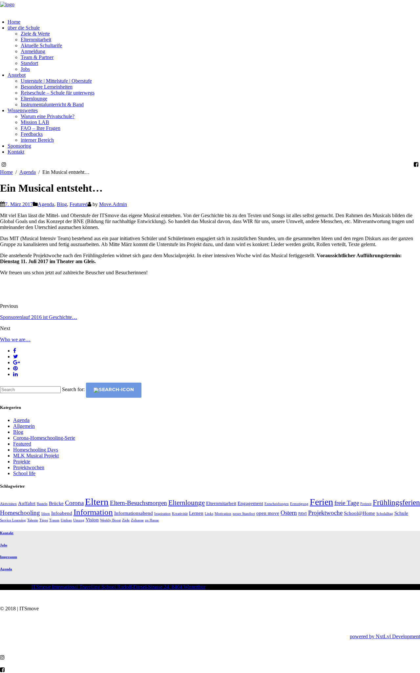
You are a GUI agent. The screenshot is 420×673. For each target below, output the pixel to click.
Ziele (126, 520)
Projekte (21, 461)
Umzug (78, 520)
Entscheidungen (276, 504)
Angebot (17, 75)
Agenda (46, 204)
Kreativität (180, 513)
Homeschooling (20, 512)
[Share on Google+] (16, 362)
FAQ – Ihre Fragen (40, 128)
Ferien (321, 502)
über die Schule (24, 28)
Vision (92, 519)
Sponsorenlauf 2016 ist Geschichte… (38, 317)
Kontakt (16, 152)
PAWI (302, 513)
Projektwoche (325, 512)
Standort (29, 63)
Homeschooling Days (35, 449)
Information (93, 511)
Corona (74, 502)
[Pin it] (15, 368)
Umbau (66, 520)
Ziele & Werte (35, 33)
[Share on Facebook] (14, 350)
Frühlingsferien (396, 502)
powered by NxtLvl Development (385, 636)
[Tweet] (15, 356)
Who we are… (15, 339)
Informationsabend (133, 513)
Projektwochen (28, 467)
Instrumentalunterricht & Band (52, 104)
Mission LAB (35, 122)
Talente (32, 520)
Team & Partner (37, 57)
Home (14, 22)
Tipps (43, 520)
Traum (54, 520)
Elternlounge (34, 98)
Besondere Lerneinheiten (47, 87)
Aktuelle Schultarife (41, 45)
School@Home (359, 513)
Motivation (223, 513)
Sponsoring (19, 146)
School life (24, 473)
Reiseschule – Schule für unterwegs (57, 92)
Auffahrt (26, 503)
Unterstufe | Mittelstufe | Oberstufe (56, 81)
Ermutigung (299, 504)
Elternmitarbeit (36, 39)
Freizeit (365, 504)
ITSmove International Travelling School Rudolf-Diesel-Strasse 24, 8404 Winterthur (118, 587)
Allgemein (24, 426)
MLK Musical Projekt (36, 455)
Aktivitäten (8, 504)
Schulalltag (384, 513)
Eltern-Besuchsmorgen (138, 502)
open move (267, 513)
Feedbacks (32, 134)
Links (209, 513)
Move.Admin (113, 204)
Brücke (56, 503)
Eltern (97, 501)
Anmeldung (33, 51)
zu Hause (152, 520)
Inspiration (162, 513)
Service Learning (13, 520)
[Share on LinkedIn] (15, 374)
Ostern (289, 512)
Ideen (45, 513)
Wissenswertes (23, 110)
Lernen (196, 513)
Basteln (42, 504)
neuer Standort (244, 513)
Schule (401, 513)
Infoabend (61, 513)
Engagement (250, 503)
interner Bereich (37, 140)
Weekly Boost (110, 520)
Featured (79, 204)
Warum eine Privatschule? (47, 116)
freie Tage (346, 502)
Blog (62, 204)
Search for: (73, 389)
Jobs (25, 69)
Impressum (8, 557)
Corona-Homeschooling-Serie (44, 438)
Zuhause (137, 520)
